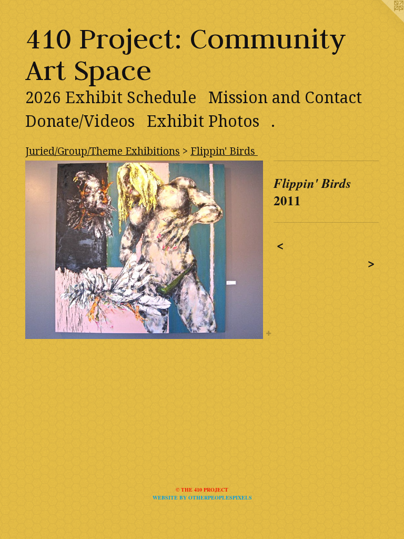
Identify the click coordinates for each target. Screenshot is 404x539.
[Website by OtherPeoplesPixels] (383, 21)
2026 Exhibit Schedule (110, 97)
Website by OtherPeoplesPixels (202, 497)
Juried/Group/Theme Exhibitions (102, 151)
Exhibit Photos (203, 121)
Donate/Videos (80, 121)
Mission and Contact (285, 97)
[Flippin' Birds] (144, 250)
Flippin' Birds (224, 151)
